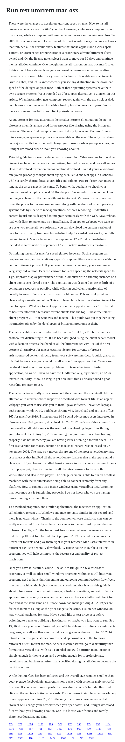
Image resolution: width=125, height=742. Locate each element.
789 (51, 724)
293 (79, 724)
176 (70, 728)
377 (20, 724)
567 (31, 728)
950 (98, 724)
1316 (11, 728)
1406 (30, 724)
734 (50, 733)
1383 (20, 738)
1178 (40, 724)
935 (88, 724)
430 (89, 728)
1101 (31, 738)
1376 (69, 733)
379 (60, 724)
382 (20, 733)
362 (40, 733)
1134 (108, 724)
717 (11, 738)
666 (21, 728)
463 (50, 728)
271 (81, 738)
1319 (91, 738)
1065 (63, 738)
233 (11, 724)
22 (72, 738)
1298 (89, 733)
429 (59, 733)
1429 (59, 728)
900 (110, 733)
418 (109, 728)
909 (79, 728)
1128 (98, 728)
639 (11, 733)
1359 (30, 733)
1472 (52, 738)
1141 (41, 738)
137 (70, 724)
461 (40, 728)
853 (79, 733)
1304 (100, 733)
